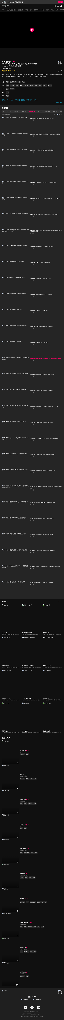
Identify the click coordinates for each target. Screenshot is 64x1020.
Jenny (31, 85)
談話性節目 (13, 82)
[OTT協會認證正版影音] (60, 63)
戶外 (27, 778)
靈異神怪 (44, 902)
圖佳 (17, 85)
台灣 (8, 66)
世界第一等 (23, 824)
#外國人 (35, 100)
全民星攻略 (23, 972)
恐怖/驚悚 (22, 902)
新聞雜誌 (30, 803)
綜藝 (19, 82)
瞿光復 (50, 85)
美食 (39, 926)
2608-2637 (47, 111)
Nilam (26, 85)
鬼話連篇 (22, 898)
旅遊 (21, 828)
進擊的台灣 (23, 947)
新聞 (25, 803)
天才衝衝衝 (23, 750)
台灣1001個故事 (24, 922)
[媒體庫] (61, 6)
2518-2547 (24, 111)
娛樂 (23, 82)
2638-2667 (55, 111)
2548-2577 (32, 111)
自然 (25, 926)
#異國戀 (17, 100)
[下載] (55, 6)
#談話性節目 (5, 100)
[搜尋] (58, 6)
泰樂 (7, 85)
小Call (44, 85)
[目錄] (3, 6)
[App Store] (26, 1000)
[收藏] (59, 71)
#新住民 (12, 100)
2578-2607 (40, 111)
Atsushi (12, 85)
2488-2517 (16, 111)
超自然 (38, 902)
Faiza (21, 85)
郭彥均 (12, 89)
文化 (25, 828)
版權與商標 (26, 1012)
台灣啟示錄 (23, 799)
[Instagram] (32, 1007)
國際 (7, 82)
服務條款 (38, 1012)
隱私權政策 (32, 1012)
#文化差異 (29, 100)
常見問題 (23, 1014)
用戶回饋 (29, 1014)
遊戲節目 (22, 754)
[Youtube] (38, 1007)
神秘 (27, 902)
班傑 (40, 85)
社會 (35, 803)
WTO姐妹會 (23, 849)
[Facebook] (25, 1007)
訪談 (21, 803)
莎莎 (7, 89)
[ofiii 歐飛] (7, 6)
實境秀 (21, 877)
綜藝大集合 (23, 775)
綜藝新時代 (23, 873)
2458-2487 (9, 111)
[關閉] (2, 2)
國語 (12, 66)
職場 (34, 877)
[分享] (61, 71)
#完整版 (23, 100)
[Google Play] (38, 1000)
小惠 (36, 85)
